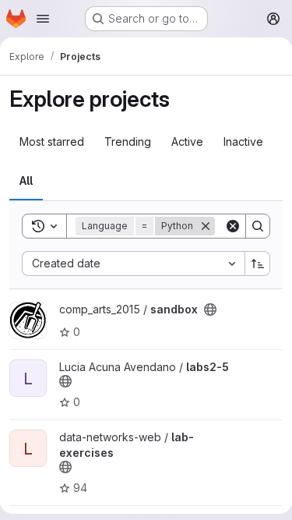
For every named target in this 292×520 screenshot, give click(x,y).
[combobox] (133, 263)
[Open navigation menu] (42, 18)
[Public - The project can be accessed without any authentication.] (210, 309)
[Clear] (232, 226)
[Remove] (205, 226)
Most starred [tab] (51, 141)
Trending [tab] (127, 141)
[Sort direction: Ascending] (257, 263)
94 (80, 487)
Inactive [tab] (243, 141)
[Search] (257, 226)
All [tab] (26, 180)
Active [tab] (187, 141)
